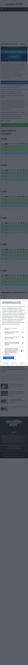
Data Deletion (5, 363)
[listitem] (14, 329)
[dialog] (14, 332)
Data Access (14, 363)
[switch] (22, 332)
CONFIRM (8, 357)
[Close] (25, 302)
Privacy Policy (22, 363)
